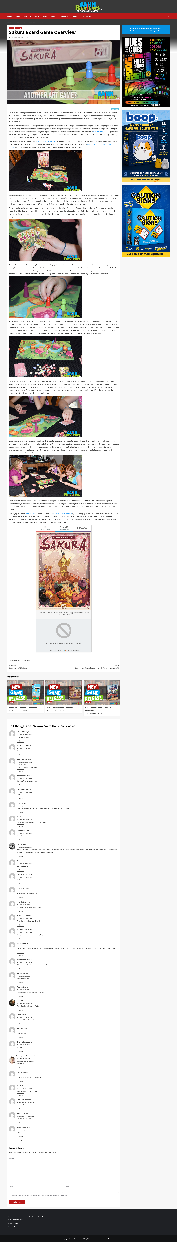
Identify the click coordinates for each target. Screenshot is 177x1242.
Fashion (53, 16)
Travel (44, 16)
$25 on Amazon (32, 513)
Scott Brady (14, 37)
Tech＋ (26, 16)
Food (17, 16)
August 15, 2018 (23, 37)
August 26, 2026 (61, 711)
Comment (13, 1158)
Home (9, 16)
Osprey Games (50, 141)
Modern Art (91, 144)
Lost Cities (101, 144)
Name (11, 1186)
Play (35, 16)
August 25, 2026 (99, 714)
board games (16, 660)
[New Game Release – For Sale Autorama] (102, 692)
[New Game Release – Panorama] (25, 692)
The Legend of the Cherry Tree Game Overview (32, 1056)
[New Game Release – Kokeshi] (63, 692)
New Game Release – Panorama (23, 707)
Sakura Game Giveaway (24, 1141)
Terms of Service (13, 1227)
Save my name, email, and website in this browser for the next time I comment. (39, 1195)
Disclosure (115, 109)
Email (67, 1186)
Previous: (19, 666)
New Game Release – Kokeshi (60, 707)
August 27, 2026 (23, 711)
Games (11, 28)
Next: (97, 666)
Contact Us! (86, 16)
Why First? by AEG (100, 131)
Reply (21, 741)
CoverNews (101, 1239)
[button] (168, 16)
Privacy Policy (13, 1223)
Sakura (39, 141)
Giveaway (18, 28)
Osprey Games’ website (62, 513)
